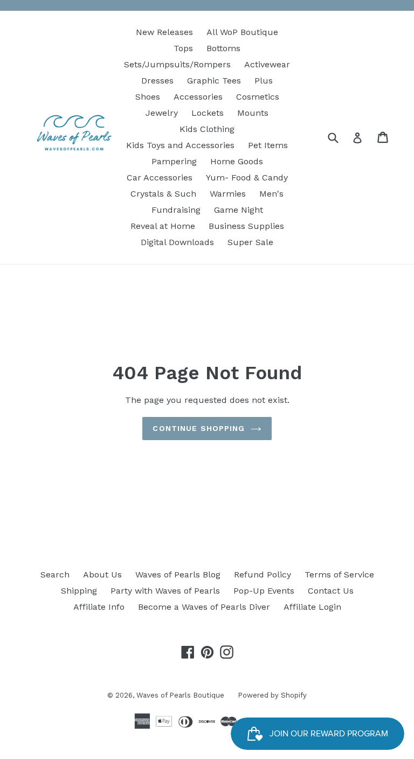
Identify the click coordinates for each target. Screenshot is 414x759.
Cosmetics (257, 97)
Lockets (207, 113)
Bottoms (223, 48)
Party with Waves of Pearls (165, 591)
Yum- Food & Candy (247, 177)
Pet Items (268, 145)
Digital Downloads (177, 242)
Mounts (252, 113)
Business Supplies (246, 226)
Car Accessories (159, 177)
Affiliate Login (312, 607)
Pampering (174, 161)
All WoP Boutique (242, 32)
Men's (271, 194)
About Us (102, 574)
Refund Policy (262, 574)
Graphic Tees (214, 80)
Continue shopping (199, 428)
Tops (183, 48)
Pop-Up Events (263, 591)
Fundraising (176, 210)
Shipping (79, 591)
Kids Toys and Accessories (180, 145)
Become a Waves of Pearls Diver (204, 607)
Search (55, 574)
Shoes (147, 97)
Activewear (267, 64)
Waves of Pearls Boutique (180, 695)
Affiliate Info (99, 607)
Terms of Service (339, 574)
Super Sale (250, 242)
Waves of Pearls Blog (177, 574)
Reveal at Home (162, 226)
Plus (263, 80)
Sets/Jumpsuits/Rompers (177, 64)
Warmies (228, 194)
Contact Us (331, 591)
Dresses (157, 80)
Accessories (198, 97)
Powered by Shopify (272, 695)
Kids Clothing (207, 129)
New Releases (164, 32)
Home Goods (236, 161)
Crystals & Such (163, 194)
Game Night (238, 210)
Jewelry (162, 113)
